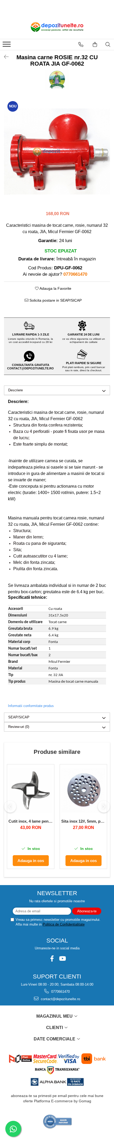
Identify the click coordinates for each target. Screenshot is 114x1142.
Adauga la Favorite (55, 288)
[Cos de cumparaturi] (95, 44)
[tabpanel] (57, 151)
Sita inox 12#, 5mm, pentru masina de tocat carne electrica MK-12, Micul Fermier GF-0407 (83, 821)
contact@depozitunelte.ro (60, 999)
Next (106, 157)
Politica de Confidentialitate (64, 924)
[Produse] (7, 46)
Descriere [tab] (15, 390)
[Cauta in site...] (108, 44)
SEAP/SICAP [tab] (18, 717)
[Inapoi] (4, 57)
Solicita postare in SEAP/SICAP (55, 300)
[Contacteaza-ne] (81, 44)
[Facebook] (51, 958)
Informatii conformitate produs (31, 706)
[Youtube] (62, 958)
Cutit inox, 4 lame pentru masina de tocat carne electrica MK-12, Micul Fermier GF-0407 (30, 821)
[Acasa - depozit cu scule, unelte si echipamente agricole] (57, 27)
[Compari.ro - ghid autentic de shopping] (57, 1121)
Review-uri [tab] (18, 727)
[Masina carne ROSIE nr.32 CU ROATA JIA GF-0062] (57, 151)
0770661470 (60, 992)
